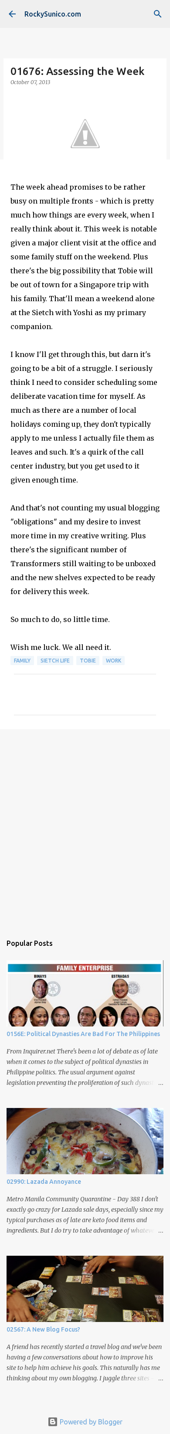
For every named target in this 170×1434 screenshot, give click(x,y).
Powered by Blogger (90, 1422)
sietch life (55, 660)
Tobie (88, 660)
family (22, 660)
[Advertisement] (85, 827)
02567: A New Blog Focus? (43, 1329)
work (113, 660)
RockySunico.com (52, 14)
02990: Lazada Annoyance (44, 1181)
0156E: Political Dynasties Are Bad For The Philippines (83, 1033)
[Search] (158, 13)
